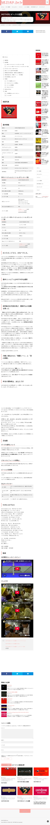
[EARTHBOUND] (4, 707)
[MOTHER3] (4, 701)
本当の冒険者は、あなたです (9, 76)
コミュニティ (14, 6)
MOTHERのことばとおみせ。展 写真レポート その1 (45, 153)
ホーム (2, 6)
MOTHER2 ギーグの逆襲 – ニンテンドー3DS (15, 646)
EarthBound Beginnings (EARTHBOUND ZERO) (18, 712)
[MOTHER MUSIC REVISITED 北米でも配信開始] (38, 118)
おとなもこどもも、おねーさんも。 (10, 68)
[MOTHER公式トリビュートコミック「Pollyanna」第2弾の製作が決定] (38, 104)
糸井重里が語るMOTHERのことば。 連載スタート (45, 124)
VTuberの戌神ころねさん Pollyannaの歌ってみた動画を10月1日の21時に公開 (45, 62)
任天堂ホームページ (22, 209)
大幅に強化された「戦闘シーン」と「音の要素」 (13, 74)
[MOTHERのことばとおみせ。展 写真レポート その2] (38, 148)
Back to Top (25, 811)
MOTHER (9, 685)
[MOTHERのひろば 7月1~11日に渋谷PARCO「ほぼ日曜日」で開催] (38, 85)
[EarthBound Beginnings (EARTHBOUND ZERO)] (4, 714)
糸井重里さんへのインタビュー (12, 93)
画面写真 (5, 60)
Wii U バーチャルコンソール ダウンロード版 (14, 64)
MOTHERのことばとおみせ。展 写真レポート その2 (45, 147)
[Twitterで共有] (17, 31)
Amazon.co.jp (21, 210)
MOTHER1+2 (40, 778)
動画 (5, 91)
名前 (2, 740)
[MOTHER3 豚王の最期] (4, 694)
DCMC (22, 778)
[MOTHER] (4, 687)
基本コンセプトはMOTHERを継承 (10, 70)
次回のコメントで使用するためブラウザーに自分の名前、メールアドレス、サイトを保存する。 (17, 756)
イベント (20, 6)
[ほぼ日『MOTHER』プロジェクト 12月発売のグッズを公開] (38, 161)
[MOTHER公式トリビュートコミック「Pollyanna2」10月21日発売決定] (38, 78)
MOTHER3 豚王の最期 (12, 692)
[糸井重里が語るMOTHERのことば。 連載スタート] (38, 125)
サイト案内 (8, 6)
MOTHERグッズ (34, 6)
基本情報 (5, 62)
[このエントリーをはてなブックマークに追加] (28, 31)
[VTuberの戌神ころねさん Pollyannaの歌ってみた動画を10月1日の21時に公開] (38, 62)
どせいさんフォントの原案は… (12, 83)
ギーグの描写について (10, 80)
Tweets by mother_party (40, 30)
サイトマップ (41, 6)
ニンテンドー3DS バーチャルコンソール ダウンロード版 (16, 66)
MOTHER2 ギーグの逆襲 (24, 801)
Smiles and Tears (7, 89)
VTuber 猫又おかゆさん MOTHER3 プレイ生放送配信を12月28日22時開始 (45, 132)
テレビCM (8, 95)
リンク (3, 9)
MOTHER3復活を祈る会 (9, 779)
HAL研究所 (4, 778)
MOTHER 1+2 (37, 781)
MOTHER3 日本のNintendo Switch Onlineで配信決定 (45, 54)
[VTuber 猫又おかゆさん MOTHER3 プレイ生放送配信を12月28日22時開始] (38, 132)
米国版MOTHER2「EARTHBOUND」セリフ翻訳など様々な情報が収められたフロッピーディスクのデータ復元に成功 (45, 94)
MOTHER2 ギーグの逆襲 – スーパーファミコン (16, 640)
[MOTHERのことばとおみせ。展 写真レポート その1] (38, 154)
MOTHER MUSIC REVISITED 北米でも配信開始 (45, 117)
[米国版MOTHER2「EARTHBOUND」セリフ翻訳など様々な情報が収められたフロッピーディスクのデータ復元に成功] (38, 93)
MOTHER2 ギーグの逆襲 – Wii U (13, 643)
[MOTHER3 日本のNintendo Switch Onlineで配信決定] (38, 55)
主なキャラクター (9, 87)
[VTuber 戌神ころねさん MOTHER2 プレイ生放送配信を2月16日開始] (38, 111)
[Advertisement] (17, 45)
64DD (19, 778)
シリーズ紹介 (26, 6)
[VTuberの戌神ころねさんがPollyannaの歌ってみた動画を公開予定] (38, 70)
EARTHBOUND (10, 705)
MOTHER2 (45, 778)
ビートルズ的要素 (9, 85)
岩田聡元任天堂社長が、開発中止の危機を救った (13, 72)
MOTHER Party (5, 820)
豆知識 (5, 78)
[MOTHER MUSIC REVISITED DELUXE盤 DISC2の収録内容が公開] (38, 140)
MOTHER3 (9, 698)
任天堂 (43, 779)
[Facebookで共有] (6, 31)
